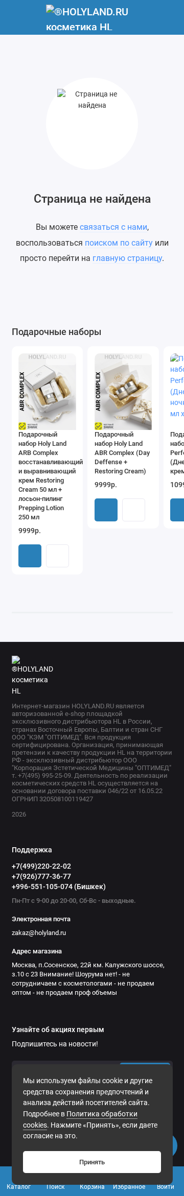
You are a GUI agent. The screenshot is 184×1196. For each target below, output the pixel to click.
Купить (29, 555)
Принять (92, 1162)
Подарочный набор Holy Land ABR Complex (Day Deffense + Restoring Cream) (122, 452)
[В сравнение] (55, 359)
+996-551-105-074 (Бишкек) (59, 886)
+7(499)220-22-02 (41, 866)
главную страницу (127, 258)
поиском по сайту (119, 243)
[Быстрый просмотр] (57, 555)
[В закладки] (69, 359)
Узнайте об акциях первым (58, 1030)
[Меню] (17, 17)
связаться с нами (113, 227)
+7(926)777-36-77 (41, 876)
